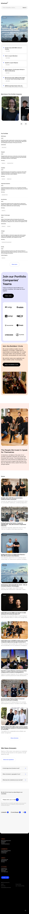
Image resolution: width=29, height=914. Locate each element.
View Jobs (8, 296)
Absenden (17, 800)
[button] (25, 910)
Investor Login (5, 877)
